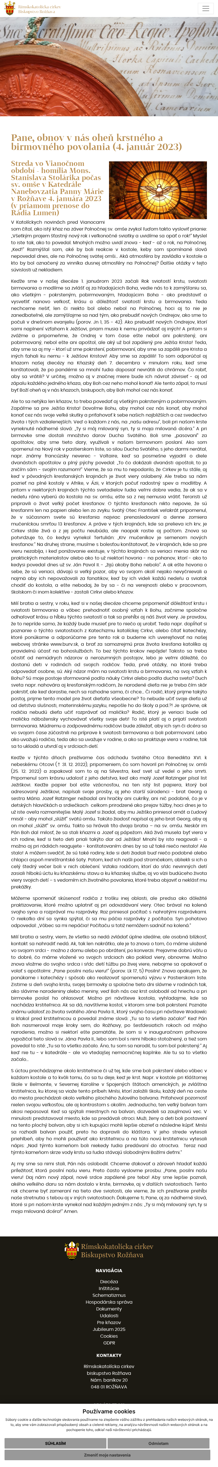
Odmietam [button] (158, 1443)
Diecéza (109, 1282)
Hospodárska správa (109, 1302)
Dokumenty (109, 1309)
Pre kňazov (109, 1322)
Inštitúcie (109, 1288)
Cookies (109, 1336)
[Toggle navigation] (206, 8)
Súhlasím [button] (55, 1443)
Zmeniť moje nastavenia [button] (107, 1455)
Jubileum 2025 (109, 1329)
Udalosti (109, 1316)
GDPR (109, 1343)
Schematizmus (109, 1295)
